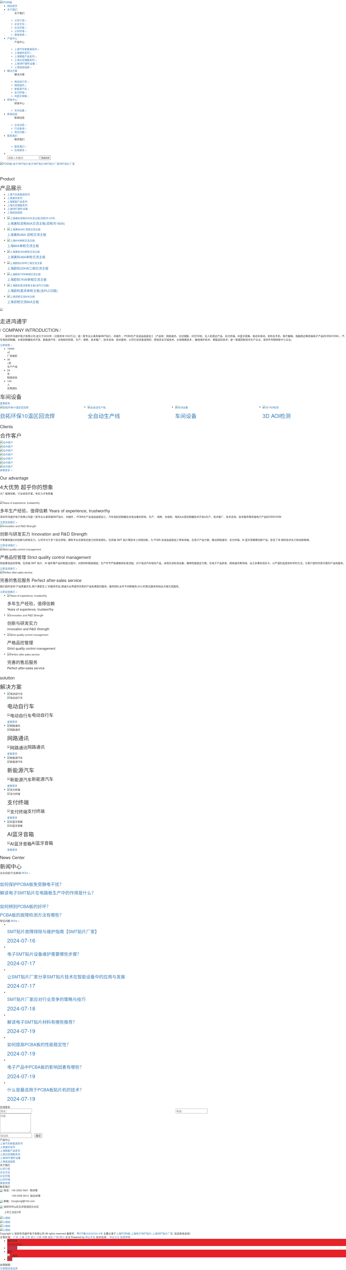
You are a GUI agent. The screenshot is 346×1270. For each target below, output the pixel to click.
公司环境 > (20, 31)
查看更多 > (6, 470)
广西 (56, 1237)
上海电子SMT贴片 (141, 1233)
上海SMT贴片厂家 (162, 1233)
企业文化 (5, 1172)
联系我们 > (20, 146)
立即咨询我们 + (8, 522)
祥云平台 (90, 1237)
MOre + (26, 873)
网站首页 (12, 6)
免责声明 (125, 1237)
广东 (15, 1237)
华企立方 (114, 1237)
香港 (67, 1237)
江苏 (27, 1237)
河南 (44, 1237)
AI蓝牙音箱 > (21, 96)
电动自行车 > (21, 81)
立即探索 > (6, 345)
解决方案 (12, 70)
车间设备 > (20, 110)
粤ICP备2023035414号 (90, 1233)
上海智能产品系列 (17, 201)
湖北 (50, 1237)
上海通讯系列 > (23, 52)
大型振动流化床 (9, 1268)
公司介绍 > (20, 20)
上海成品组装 (14, 212)
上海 (21, 1237)
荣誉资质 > (20, 34)
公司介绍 (5, 1168)
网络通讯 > (20, 85)
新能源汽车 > (21, 88)
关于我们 (12, 9)
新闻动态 (12, 114)
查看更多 (5, 403)
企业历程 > (20, 27)
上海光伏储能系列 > (25, 60)
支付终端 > (20, 92)
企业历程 (5, 1176)
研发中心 (12, 99)
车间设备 (186, 416)
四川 (62, 1237)
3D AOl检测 (277, 416)
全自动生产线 (104, 416)
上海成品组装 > (23, 67)
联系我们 (12, 135)
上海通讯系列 (14, 198)
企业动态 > (20, 125)
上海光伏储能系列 (17, 205)
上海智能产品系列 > (25, 56)
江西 (38, 1237)
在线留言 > (20, 150)
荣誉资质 (5, 1183)
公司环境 (5, 1179)
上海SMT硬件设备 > (25, 63)
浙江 (33, 1237)
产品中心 (12, 38)
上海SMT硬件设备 (17, 208)
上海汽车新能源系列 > (26, 49)
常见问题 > (20, 132)
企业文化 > (20, 24)
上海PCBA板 (123, 1233)
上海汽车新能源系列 (18, 194)
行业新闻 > (20, 128)
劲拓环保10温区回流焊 (27, 416)
